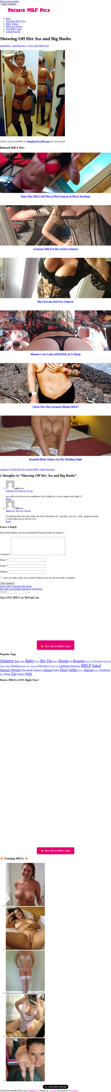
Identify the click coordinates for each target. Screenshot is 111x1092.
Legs (57, 666)
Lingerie (29, 469)
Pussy (64, 670)
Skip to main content (9, 1)
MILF (36, 469)
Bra (70, 661)
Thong (7, 674)
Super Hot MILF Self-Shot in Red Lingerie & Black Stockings (55, 196)
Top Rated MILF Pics (16, 21)
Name (3, 560)
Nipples (16, 670)
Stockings (50, 469)
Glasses (23, 666)
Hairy (28, 666)
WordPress (73, 1090)
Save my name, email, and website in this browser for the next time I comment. (39, 578)
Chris (36, 46)
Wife (28, 674)
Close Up (107, 661)
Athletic (22, 661)
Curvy (3, 666)
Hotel (52, 666)
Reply (8, 499)
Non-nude (27, 670)
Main (8, 18)
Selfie (42, 469)
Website (3, 571)
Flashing (15, 665)
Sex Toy (80, 670)
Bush (87, 661)
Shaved (88, 670)
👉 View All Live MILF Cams (55, 646)
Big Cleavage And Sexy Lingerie (56, 301)
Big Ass (37, 661)
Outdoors (38, 670)
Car (91, 661)
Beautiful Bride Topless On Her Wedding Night (55, 459)
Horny (46, 666)
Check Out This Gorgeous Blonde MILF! (56, 406)
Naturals (5, 670)
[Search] (28, 592)
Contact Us (33, 1090)
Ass (10, 469)
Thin (1, 674)
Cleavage (98, 661)
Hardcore (34, 666)
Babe (14, 469)
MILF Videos (12, 24)
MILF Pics (44, 46)
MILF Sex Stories (14, 26)
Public (56, 670)
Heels (40, 666)
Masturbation (75, 666)
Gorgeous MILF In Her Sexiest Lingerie (55, 248)
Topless (21, 674)
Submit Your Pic (13, 31)
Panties (47, 670)
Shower (96, 670)
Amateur (4, 469)
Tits (13, 674)
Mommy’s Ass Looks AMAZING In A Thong (55, 354)
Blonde (63, 661)
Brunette (79, 661)
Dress (8, 666)
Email (3, 566)
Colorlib (53, 1090)
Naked (96, 665)
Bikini (55, 661)
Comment (5, 554)
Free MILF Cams (14, 29)
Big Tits (21, 469)
